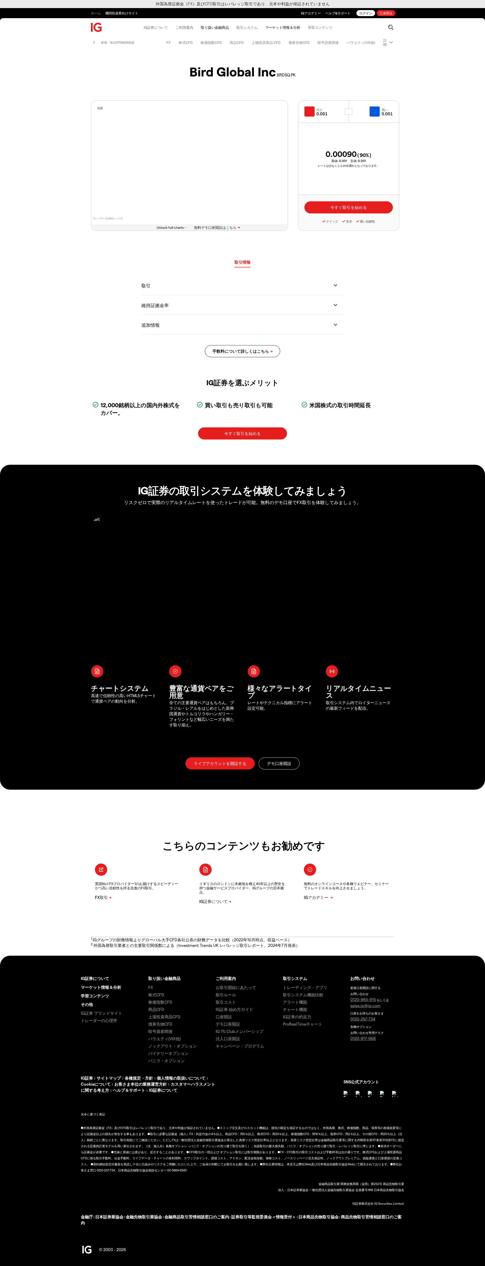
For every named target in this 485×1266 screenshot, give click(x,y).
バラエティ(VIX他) (361, 42)
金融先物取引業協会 (144, 1216)
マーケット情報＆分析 (282, 27)
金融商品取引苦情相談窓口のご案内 (196, 1216)
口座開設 (386, 13)
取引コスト (226, 1002)
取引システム (246, 27)
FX (168, 42)
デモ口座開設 (228, 1024)
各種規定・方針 (139, 1078)
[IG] (96, 27)
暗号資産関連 (328, 42)
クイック (332, 221)
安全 (349, 221)
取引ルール (226, 994)
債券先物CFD (298, 42)
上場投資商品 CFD (266, 42)
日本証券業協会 (109, 1216)
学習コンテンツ (320, 27)
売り (320, 110)
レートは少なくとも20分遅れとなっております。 (348, 165)
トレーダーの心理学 (99, 1020)
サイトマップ (109, 1078)
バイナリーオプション (168, 1053)
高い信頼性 (367, 221)
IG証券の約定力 (297, 1016)
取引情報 (242, 262)
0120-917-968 (363, 1038)
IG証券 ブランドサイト (101, 1013)
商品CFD (237, 42)
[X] (371, 1094)
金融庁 (87, 1216)
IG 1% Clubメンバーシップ (239, 1031)
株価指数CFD (211, 42)
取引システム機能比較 (303, 994)
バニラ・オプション (166, 1060)
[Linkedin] (395, 1094)
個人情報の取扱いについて (181, 1078)
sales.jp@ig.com (365, 1005)
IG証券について (156, 27)
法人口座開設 (228, 1038)
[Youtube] (383, 1094)
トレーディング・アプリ (305, 987)
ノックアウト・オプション (172, 1045)
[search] (390, 27)
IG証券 (87, 1078)
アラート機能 (295, 1002)
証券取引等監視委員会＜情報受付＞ (263, 1216)
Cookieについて (96, 1084)
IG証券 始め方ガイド (234, 1009)
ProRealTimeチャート (302, 1024)
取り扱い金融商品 (215, 27)
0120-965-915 (363, 999)
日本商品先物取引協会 (318, 1216)
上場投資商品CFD (164, 1016)
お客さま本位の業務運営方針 (140, 1084)
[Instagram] (359, 1094)
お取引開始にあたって (236, 987)
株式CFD (185, 42)
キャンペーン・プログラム (240, 1045)
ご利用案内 (184, 27)
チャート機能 (295, 1009)
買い (385, 110)
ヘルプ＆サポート (129, 1090)
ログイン (365, 13)
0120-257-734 (362, 1018)
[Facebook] (347, 1094)
